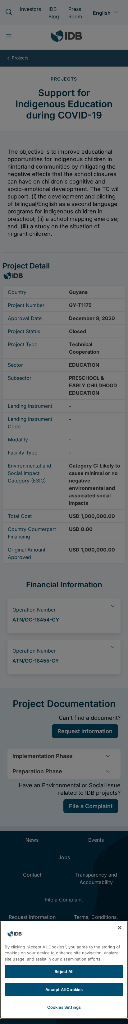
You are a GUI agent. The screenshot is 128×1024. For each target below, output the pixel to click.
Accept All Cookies (64, 989)
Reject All (64, 971)
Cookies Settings (64, 1007)
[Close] (119, 927)
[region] (64, 970)
